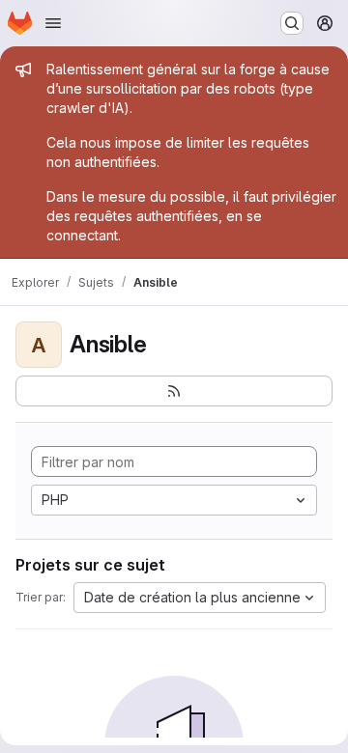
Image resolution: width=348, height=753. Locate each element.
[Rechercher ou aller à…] (292, 23)
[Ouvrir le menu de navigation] (53, 23)
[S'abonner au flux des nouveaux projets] (174, 391)
